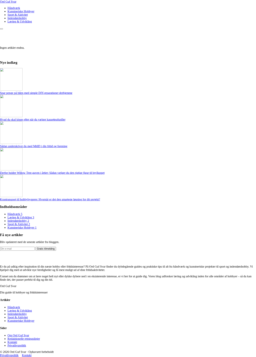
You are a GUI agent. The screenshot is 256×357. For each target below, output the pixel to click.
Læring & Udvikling (19, 21)
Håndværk (13, 8)
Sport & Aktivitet (17, 14)
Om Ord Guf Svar (18, 335)
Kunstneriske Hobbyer (20, 11)
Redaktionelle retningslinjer (23, 338)
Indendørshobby (17, 18)
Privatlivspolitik (16, 345)
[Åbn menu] (1, 28)
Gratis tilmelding (46, 248)
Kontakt (12, 342)
